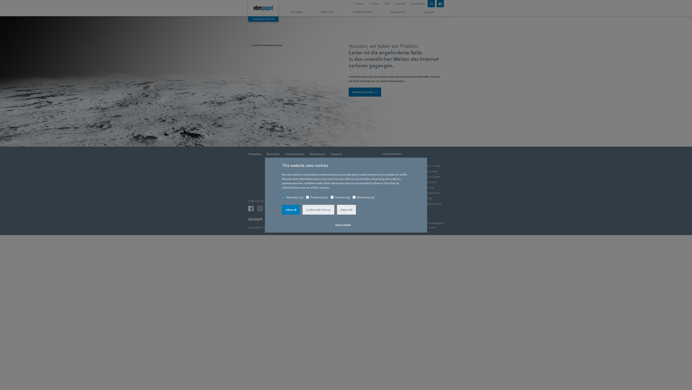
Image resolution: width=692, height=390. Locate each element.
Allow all (291, 209)
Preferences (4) (319, 197)
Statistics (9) (342, 197)
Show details (343, 225)
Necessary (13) (294, 197)
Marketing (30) (365, 197)
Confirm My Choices (318, 209)
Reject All (346, 209)
